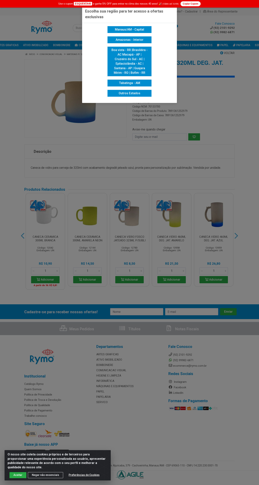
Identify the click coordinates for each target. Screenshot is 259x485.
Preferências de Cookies (84, 474)
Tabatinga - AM (129, 83)
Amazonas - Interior (129, 40)
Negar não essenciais (45, 474)
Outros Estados (129, 93)
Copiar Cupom (190, 3)
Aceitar (17, 474)
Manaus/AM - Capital (129, 29)
